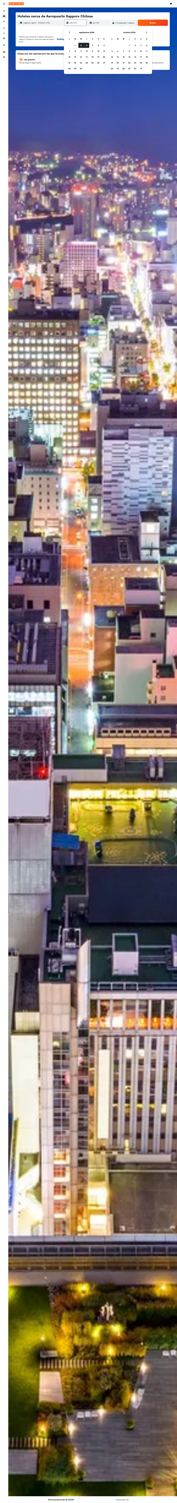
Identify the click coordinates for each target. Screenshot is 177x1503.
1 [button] (129, 45)
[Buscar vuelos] (4, 11)
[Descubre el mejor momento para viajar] (4, 38)
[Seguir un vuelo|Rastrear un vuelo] (4, 33)
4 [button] (92, 45)
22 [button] (75, 62)
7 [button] (69, 51)
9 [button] (81, 51)
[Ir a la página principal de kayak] (16, 3)
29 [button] (75, 68)
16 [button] (81, 57)
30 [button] (81, 68)
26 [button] (98, 62)
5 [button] (98, 45)
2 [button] (81, 45)
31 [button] (141, 68)
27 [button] (104, 62)
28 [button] (69, 68)
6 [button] (104, 45)
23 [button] (81, 62)
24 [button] (87, 62)
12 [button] (98, 51)
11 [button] (92, 51)
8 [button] (75, 51)
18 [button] (92, 57)
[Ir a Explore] (4, 28)
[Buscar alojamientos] (4, 16)
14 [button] (69, 57)
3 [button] (86, 45)
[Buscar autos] (4, 21)
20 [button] (104, 57)
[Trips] (4, 45)
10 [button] (87, 51)
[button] (4, 3)
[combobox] (42, 22)
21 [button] (69, 62)
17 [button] (87, 57)
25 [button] (92, 62)
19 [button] (98, 57)
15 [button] (75, 57)
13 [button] (104, 51)
